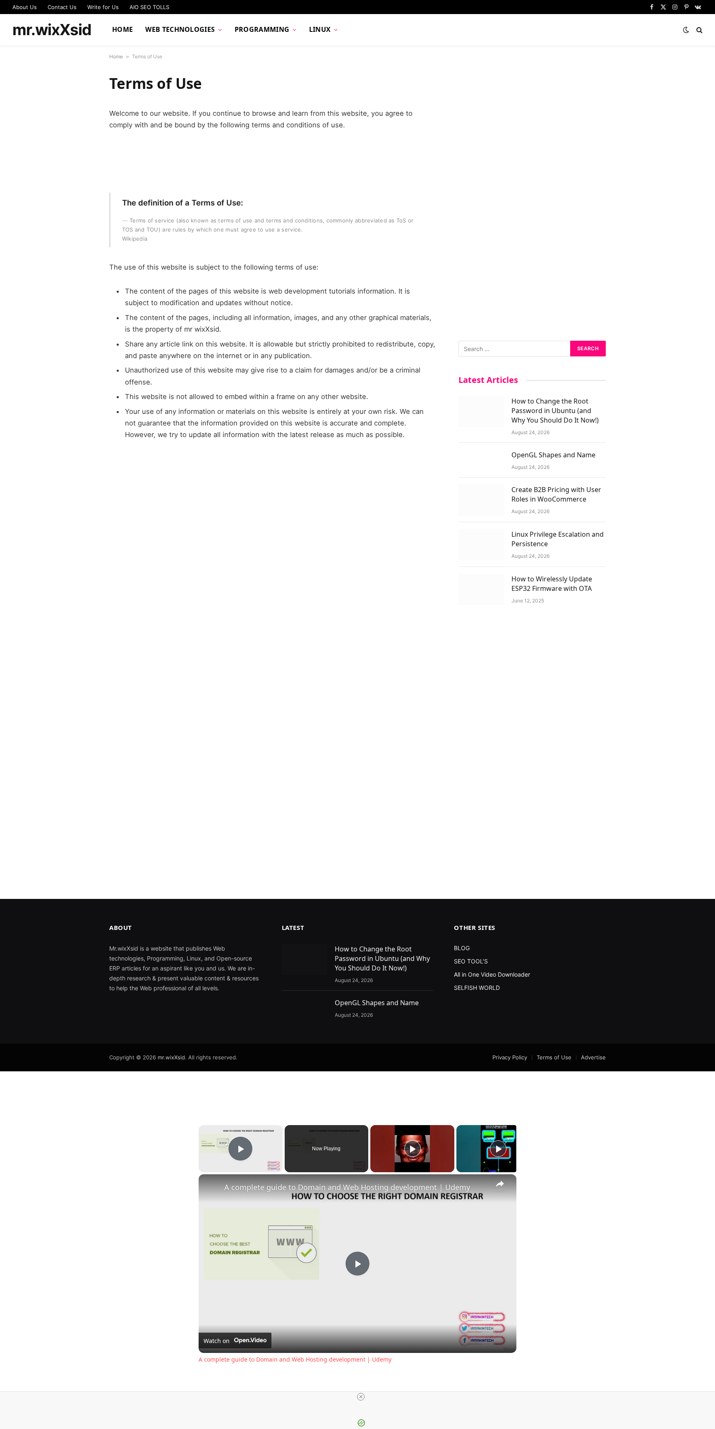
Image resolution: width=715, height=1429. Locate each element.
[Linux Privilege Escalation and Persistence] (481, 544)
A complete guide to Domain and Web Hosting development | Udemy (347, 1187)
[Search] (699, 30)
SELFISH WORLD (477, 987)
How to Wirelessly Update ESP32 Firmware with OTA (551, 583)
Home (122, 29)
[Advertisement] (532, 198)
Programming (262, 29)
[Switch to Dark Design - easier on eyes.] (686, 29)
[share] (499, 1183)
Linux (320, 29)
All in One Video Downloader (492, 974)
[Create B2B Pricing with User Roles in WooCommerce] (481, 500)
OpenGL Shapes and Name (553, 454)
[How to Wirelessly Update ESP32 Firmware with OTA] (481, 589)
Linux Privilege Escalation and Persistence (557, 539)
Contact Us (62, 7)
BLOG (462, 947)
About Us (24, 7)
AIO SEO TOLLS (149, 7)
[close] (361, 1396)
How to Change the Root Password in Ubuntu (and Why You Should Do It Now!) (555, 411)
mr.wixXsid (171, 1057)
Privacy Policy (509, 1057)
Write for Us (103, 7)
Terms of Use (554, 1057)
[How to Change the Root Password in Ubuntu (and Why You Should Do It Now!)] (481, 411)
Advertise (593, 1057)
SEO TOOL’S (471, 961)
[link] (212, 1187)
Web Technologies (180, 29)
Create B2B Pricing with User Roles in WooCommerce (556, 494)
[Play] (412, 1148)
